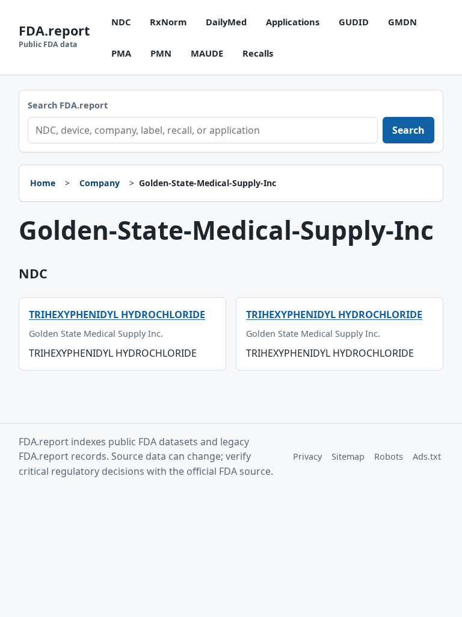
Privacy (307, 456)
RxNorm (168, 22)
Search (408, 130)
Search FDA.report (68, 105)
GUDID (354, 22)
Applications (292, 22)
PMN (160, 53)
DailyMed (226, 22)
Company (99, 183)
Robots (388, 456)
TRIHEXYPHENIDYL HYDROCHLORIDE (117, 314)
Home (42, 183)
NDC (121, 22)
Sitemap (348, 456)
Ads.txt (427, 456)
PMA (121, 53)
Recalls (257, 53)
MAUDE (207, 53)
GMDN (402, 22)
